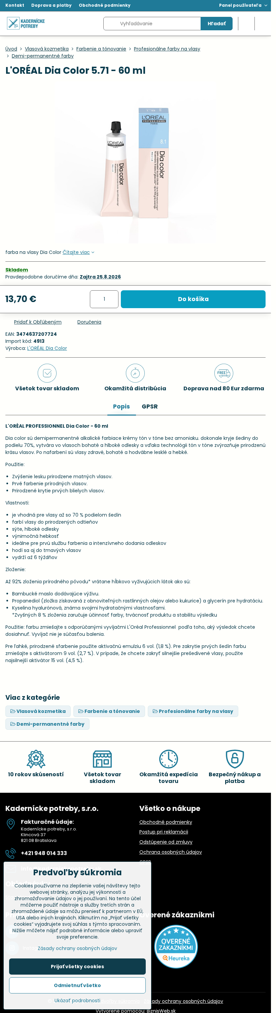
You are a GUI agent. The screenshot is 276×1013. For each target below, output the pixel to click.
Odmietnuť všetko (77, 985)
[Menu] (263, 23)
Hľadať (217, 23)
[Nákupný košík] (246, 23)
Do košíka (193, 299)
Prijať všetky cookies (77, 966)
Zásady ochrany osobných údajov (183, 1001)
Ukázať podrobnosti (77, 1001)
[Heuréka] (176, 966)
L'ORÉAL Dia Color (47, 348)
